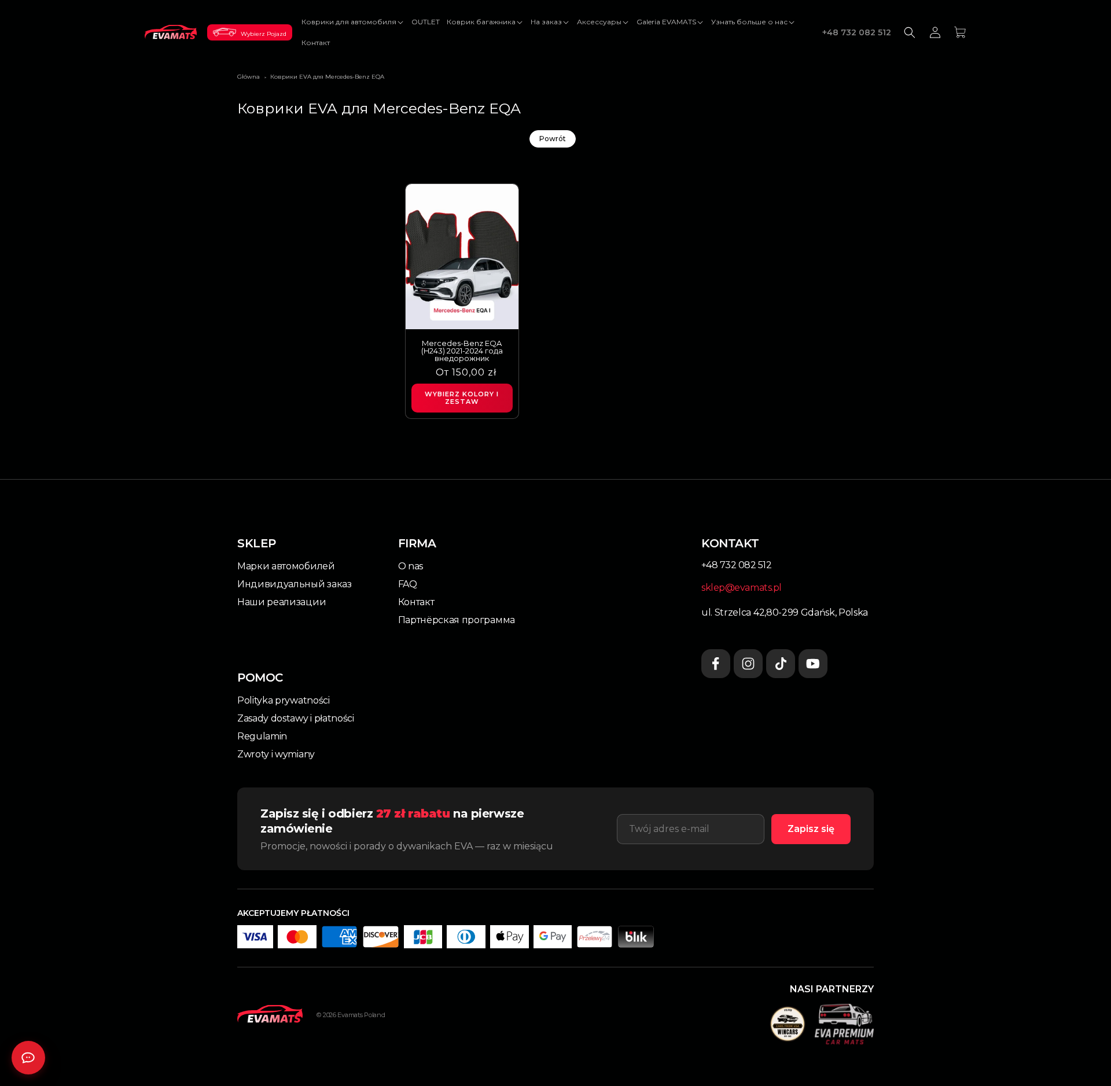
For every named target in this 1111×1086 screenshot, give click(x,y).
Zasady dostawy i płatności (295, 718)
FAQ (407, 584)
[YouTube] (813, 663)
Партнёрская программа (456, 619)
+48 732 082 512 (856, 32)
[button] (353, 22)
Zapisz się (811, 828)
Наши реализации (281, 602)
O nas (410, 566)
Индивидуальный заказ (294, 584)
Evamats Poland (361, 1015)
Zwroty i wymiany (276, 754)
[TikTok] (780, 663)
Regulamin (262, 736)
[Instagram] (748, 663)
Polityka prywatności (283, 700)
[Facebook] (715, 663)
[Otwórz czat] (28, 1057)
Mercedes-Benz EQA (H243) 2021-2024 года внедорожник (462, 351)
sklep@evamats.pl (741, 587)
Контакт (416, 602)
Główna (248, 76)
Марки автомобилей (286, 566)
